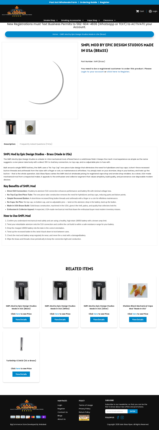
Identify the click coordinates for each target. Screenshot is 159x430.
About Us (62, 419)
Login (60, 405)
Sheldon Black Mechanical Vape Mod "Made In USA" (138, 307)
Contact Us (63, 412)
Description (9, 144)
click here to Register (118, 71)
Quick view (21, 291)
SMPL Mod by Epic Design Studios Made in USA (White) (60, 307)
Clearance (108, 20)
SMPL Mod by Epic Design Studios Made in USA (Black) (21, 307)
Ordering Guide (88, 2)
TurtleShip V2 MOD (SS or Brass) (21, 360)
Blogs (60, 415)
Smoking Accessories (71, 20)
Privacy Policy (84, 408)
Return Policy (84, 412)
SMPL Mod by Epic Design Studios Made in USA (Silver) (99, 307)
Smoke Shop (49, 20)
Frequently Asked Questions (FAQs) (36, 144)
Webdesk (42, 424)
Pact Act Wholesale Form (63, 2)
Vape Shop (92, 20)
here (18, 314)
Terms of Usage (86, 405)
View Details (21, 319)
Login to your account (92, 71)
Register (104, 2)
